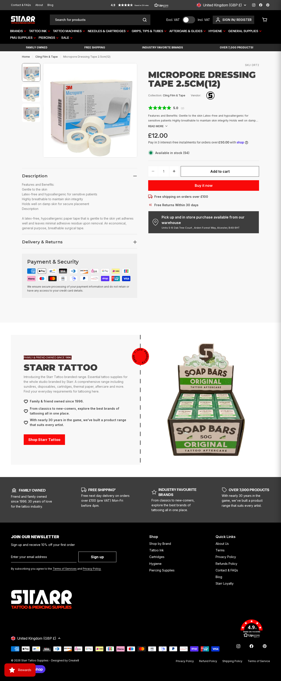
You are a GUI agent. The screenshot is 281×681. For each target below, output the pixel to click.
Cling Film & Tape (46, 56)
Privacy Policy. (92, 568)
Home (26, 56)
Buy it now (204, 185)
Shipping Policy (232, 661)
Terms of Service (259, 661)
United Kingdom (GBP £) (222, 5)
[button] (139, 5)
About (39, 5)
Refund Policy (208, 661)
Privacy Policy (185, 661)
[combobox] (100, 20)
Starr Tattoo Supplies (35, 660)
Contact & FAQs (21, 5)
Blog (50, 5)
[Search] (144, 20)
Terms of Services (65, 568)
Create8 (73, 660)
